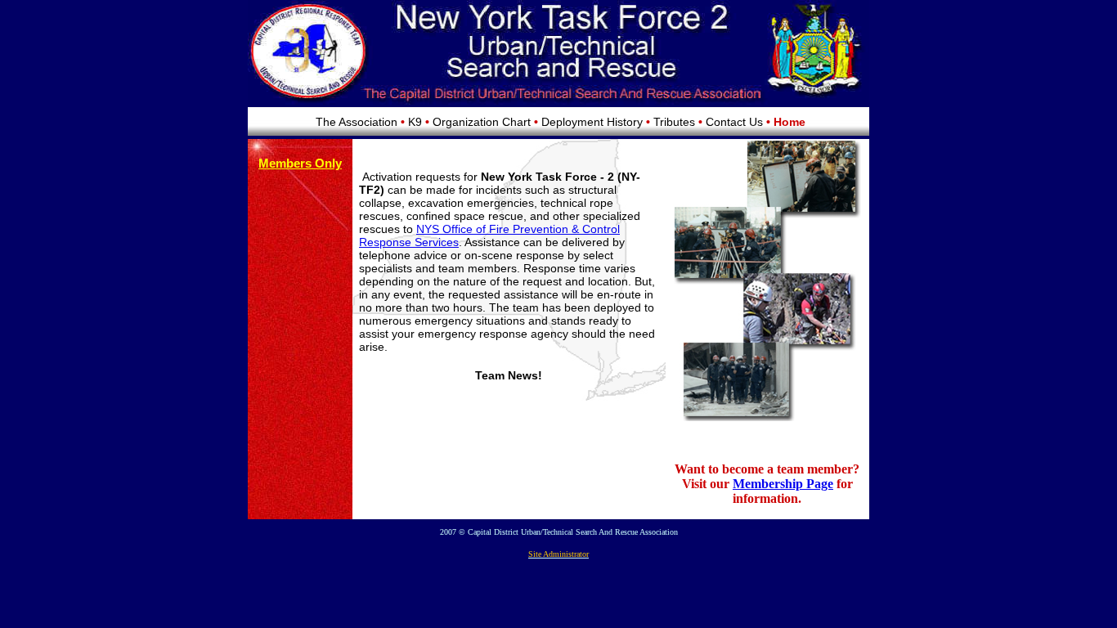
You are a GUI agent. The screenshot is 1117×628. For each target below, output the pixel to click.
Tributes (674, 121)
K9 (415, 121)
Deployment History (592, 121)
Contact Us (734, 121)
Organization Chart (482, 121)
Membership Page (783, 484)
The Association (356, 121)
